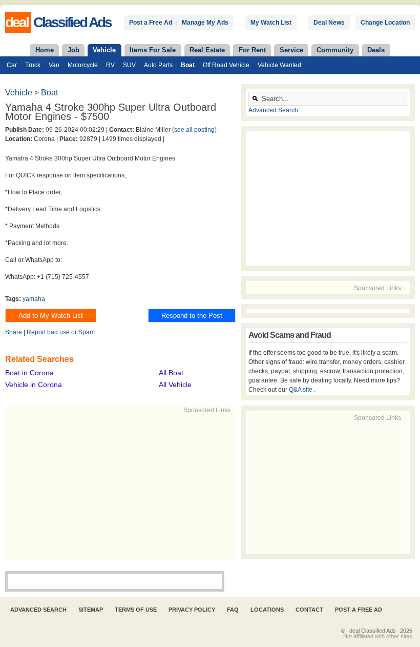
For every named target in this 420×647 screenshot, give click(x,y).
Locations (267, 609)
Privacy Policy (192, 609)
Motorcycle (83, 65)
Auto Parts (158, 65)
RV (110, 65)
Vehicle (104, 50)
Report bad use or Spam (61, 332)
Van (54, 65)
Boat (188, 65)
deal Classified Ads (372, 631)
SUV (129, 65)
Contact (309, 609)
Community (335, 50)
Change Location (385, 22)
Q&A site (301, 389)
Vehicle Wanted (279, 65)
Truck (32, 65)
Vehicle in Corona (33, 384)
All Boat (171, 373)
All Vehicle (175, 384)
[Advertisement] (162, 486)
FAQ (233, 609)
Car (12, 65)
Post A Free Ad (358, 609)
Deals (376, 50)
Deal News (329, 22)
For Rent (252, 50)
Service (291, 50)
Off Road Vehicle (226, 65)
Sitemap (90, 609)
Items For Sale (153, 50)
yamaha (34, 298)
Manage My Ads (205, 22)
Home (44, 50)
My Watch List (270, 22)
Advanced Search (273, 110)
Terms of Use (136, 609)
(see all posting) (194, 129)
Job (73, 50)
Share (13, 332)
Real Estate (207, 50)
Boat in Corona (29, 373)
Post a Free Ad (150, 22)
